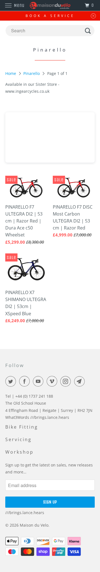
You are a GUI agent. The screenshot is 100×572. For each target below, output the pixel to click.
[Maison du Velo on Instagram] (66, 381)
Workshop (19, 452)
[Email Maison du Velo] (80, 381)
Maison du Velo (34, 525)
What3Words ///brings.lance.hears (37, 417)
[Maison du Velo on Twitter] (11, 381)
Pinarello (32, 73)
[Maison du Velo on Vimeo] (53, 381)
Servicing (18, 439)
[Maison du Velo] (50, 5)
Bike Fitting (21, 427)
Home (11, 73)
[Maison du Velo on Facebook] (25, 381)
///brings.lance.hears (24, 512)
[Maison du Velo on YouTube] (39, 381)
